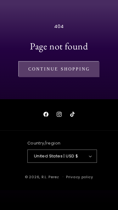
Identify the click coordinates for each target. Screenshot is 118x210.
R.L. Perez (50, 176)
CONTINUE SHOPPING (59, 69)
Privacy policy (79, 176)
